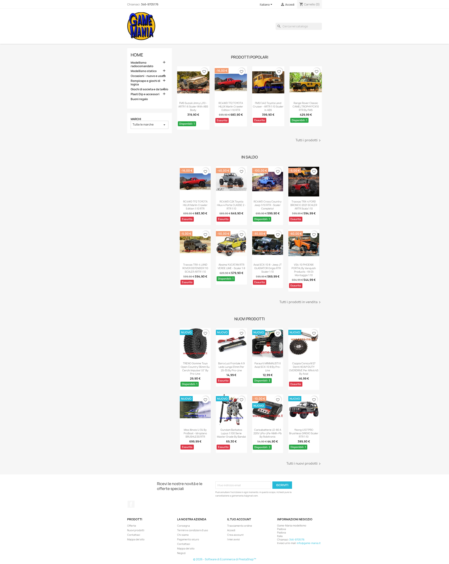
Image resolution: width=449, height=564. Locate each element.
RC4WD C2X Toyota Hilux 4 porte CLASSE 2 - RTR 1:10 (231, 205)
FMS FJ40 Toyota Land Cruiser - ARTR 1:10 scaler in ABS (268, 106)
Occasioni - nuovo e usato (148, 76)
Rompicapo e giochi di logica (145, 82)
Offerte (131, 525)
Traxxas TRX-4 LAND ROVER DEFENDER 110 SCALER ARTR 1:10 (195, 268)
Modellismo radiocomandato (142, 64)
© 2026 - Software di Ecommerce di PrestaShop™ (224, 559)
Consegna (183, 525)
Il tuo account (239, 519)
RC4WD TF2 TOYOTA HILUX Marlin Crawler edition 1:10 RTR (231, 106)
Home (137, 55)
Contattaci (133, 534)
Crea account (235, 534)
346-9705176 (149, 4)
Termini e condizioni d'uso (192, 530)
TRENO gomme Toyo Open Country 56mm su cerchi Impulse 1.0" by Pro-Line (195, 368)
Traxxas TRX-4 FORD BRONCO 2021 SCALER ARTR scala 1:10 (303, 205)
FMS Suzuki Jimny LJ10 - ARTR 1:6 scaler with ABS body (193, 106)
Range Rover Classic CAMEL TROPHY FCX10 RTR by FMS (306, 106)
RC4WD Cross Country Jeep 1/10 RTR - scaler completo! (268, 205)
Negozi (181, 553)
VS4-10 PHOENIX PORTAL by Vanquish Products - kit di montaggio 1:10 (303, 270)
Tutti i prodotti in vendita (300, 302)
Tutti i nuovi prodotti (304, 464)
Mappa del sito (136, 539)
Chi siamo (183, 534)
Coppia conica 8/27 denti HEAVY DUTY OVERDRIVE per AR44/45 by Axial (303, 368)
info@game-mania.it (309, 543)
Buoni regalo (139, 99)
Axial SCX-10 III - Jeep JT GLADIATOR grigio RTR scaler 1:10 (267, 268)
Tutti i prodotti (309, 140)
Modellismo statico (144, 71)
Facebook (131, 504)
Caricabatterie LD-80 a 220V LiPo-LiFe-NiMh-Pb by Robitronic (267, 433)
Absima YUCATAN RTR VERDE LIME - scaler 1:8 (231, 266)
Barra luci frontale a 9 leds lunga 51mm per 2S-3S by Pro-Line (231, 367)
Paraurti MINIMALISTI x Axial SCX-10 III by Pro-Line (267, 367)
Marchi (136, 119)
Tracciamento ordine (239, 525)
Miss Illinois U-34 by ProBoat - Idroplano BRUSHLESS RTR (195, 433)
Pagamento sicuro (188, 539)
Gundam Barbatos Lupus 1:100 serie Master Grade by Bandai (231, 433)
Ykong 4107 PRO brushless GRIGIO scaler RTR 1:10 (303, 433)
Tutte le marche (149, 125)
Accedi (231, 530)
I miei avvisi (233, 539)
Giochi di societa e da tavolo (149, 89)
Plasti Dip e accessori (145, 94)
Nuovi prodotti (135, 530)
